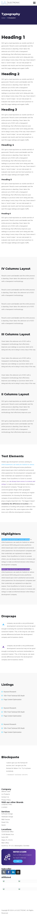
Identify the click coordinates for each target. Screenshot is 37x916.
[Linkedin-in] (13, 872)
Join (18, 861)
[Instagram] (18, 872)
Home (3, 18)
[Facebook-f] (8, 872)
